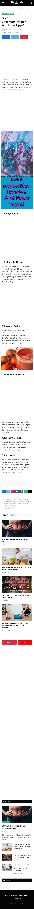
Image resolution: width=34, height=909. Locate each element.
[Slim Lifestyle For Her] (17, 3)
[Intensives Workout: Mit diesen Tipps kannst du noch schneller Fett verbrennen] (17, 612)
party (18, 484)
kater (13, 484)
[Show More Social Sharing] (30, 37)
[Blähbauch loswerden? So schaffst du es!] (17, 528)
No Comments (7, 32)
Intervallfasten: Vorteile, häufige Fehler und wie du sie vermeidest (22, 846)
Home (6, 895)
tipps (24, 484)
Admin (9, 29)
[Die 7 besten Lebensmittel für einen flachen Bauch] (17, 584)
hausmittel (6, 484)
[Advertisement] (17, 58)
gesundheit (19, 481)
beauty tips (17, 898)
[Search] (31, 3)
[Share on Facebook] (6, 37)
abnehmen (6, 822)
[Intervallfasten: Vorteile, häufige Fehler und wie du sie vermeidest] (17, 556)
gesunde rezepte (8, 13)
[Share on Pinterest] (24, 37)
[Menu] (3, 3)
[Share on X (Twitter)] (15, 37)
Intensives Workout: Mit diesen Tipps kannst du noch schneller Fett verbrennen (15, 625)
